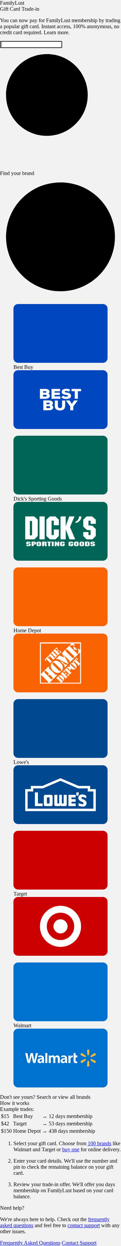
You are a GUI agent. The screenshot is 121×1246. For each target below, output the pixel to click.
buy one (70, 1149)
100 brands (99, 1143)
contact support (84, 1225)
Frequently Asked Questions (30, 1243)
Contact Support (79, 1243)
